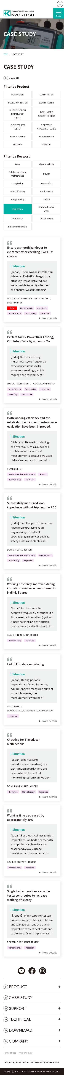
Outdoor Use (46, 218)
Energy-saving (17, 199)
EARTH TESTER (46, 102)
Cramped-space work (46, 208)
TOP (5, 54)
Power (46, 173)
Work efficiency (17, 191)
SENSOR (46, 144)
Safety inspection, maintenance (17, 173)
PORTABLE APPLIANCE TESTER (46, 126)
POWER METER (46, 136)
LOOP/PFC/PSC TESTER (17, 126)
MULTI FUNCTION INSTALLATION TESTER (17, 114)
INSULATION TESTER (18, 102)
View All (14, 78)
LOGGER (17, 144)
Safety (46, 199)
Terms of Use (10, 1052)
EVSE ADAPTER (17, 136)
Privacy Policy (25, 1052)
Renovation (46, 183)
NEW (17, 164)
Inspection (17, 209)
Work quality (46, 191)
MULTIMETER (17, 94)
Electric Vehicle (46, 164)
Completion (17, 183)
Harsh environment (17, 226)
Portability (17, 218)
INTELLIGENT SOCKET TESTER (46, 113)
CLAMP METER (46, 94)
